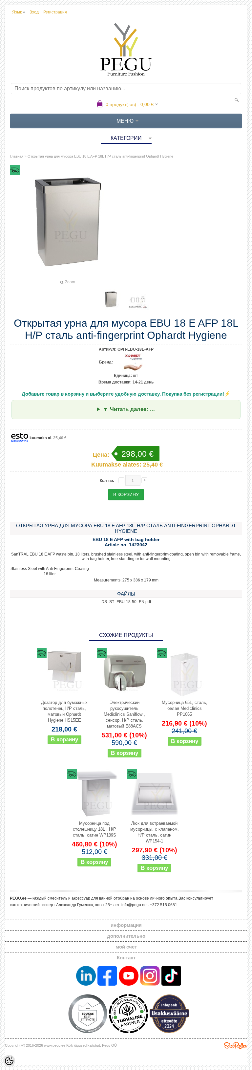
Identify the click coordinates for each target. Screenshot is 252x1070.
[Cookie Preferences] (9, 1061)
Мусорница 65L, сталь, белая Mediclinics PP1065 (184, 708)
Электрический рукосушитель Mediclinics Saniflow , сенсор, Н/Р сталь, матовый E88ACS (124, 714)
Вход (34, 12)
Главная (16, 156)
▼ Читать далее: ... (129, 409)
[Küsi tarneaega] (64, 673)
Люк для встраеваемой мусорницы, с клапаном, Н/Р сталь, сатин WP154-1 (154, 832)
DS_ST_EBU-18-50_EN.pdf (126, 602)
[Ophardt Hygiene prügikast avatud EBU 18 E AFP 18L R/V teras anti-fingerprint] (110, 299)
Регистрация (55, 12)
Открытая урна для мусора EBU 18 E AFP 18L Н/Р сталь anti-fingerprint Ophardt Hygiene (100, 156)
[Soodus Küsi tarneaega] (124, 673)
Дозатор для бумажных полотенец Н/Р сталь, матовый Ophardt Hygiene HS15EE (64, 711)
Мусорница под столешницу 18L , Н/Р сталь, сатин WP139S (94, 829)
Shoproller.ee (235, 1045)
